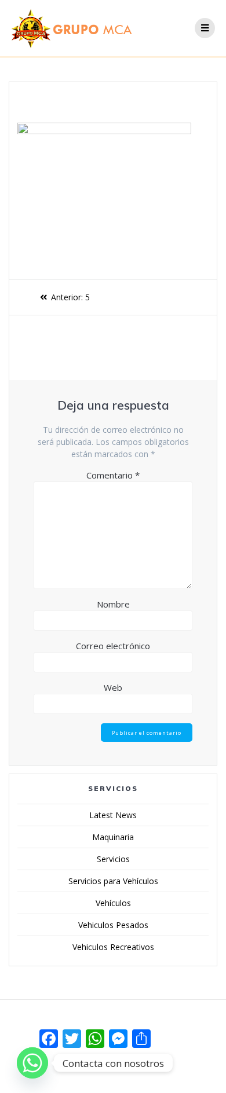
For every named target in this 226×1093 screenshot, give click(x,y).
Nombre (113, 604)
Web (113, 687)
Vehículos (113, 902)
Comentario (113, 475)
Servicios (113, 858)
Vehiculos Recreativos (113, 946)
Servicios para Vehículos (113, 880)
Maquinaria (113, 836)
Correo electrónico (113, 646)
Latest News (113, 814)
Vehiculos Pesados (113, 924)
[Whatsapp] (32, 1063)
